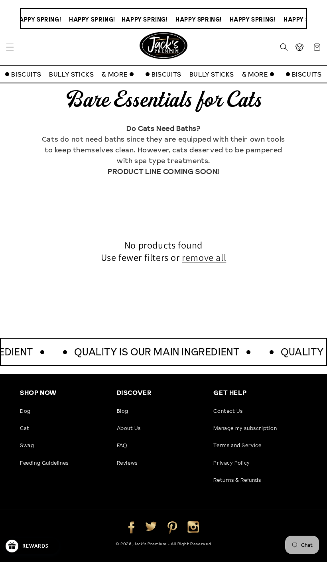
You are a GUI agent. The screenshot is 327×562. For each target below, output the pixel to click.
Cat (25, 428)
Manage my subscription (245, 428)
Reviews (127, 462)
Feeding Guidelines (44, 462)
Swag (27, 445)
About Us (129, 428)
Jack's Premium (151, 543)
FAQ (122, 445)
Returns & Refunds (237, 479)
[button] (10, 47)
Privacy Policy (231, 462)
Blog (122, 410)
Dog (25, 410)
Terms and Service (237, 445)
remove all (204, 257)
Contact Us (227, 410)
